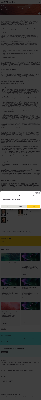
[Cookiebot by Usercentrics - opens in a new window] (35, 193)
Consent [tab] (7, 195)
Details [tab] (20, 195)
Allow (33, 206)
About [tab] (34, 195)
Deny (7, 206)
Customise (20, 206)
